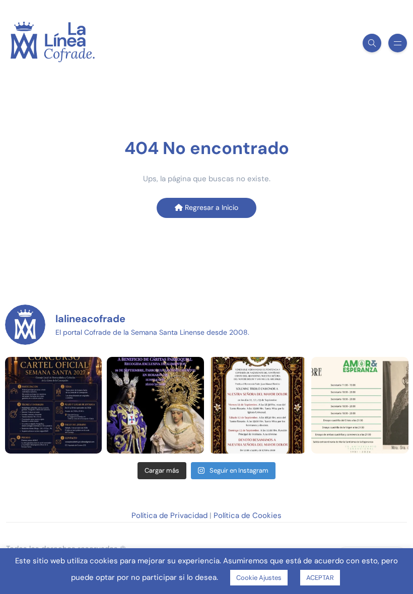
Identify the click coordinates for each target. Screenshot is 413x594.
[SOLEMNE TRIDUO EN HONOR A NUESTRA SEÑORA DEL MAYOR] (257, 405)
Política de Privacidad (169, 515)
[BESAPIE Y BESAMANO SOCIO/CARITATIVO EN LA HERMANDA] (155, 405)
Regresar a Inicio (210, 207)
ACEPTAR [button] (320, 577)
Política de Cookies (248, 515)
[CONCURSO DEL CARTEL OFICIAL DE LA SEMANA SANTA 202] (53, 405)
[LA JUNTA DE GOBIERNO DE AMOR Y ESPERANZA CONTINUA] (359, 405)
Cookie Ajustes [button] (259, 577)
